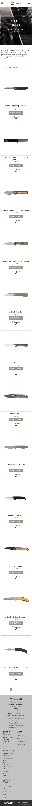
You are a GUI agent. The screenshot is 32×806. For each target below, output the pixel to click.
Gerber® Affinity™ (16, 566)
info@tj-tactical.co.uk (18, 716)
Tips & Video (21, 744)
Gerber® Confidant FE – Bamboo (16, 210)
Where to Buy (21, 741)
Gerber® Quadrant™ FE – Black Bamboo (16, 158)
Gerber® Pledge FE (15, 363)
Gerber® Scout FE (16, 414)
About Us (20, 735)
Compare (17, 117)
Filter (17, 63)
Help (4, 789)
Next (20, 689)
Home (10, 29)
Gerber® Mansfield (16, 312)
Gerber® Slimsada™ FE (16, 464)
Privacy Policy (7, 792)
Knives (20, 29)
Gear (15, 29)
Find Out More (16, 113)
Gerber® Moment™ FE (16, 515)
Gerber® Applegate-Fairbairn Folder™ (16, 106)
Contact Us (20, 738)
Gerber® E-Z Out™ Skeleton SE (16, 668)
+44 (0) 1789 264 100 (17, 713)
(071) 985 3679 (10, 751)
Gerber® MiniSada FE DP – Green (16, 261)
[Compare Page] (16, 119)
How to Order (7, 786)
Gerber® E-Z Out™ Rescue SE (16, 617)
